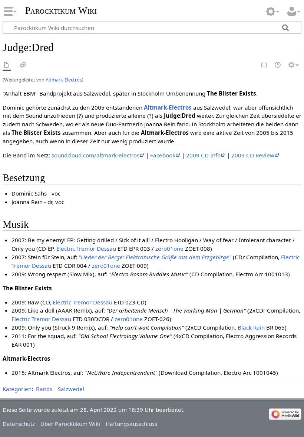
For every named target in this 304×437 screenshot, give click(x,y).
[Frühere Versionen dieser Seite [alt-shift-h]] (278, 65)
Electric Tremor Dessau (86, 248)
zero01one (169, 248)
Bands (44, 389)
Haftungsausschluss (131, 423)
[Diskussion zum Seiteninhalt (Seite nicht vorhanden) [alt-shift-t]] (23, 65)
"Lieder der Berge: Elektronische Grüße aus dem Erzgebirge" (155, 257)
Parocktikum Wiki (61, 9)
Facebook (162, 155)
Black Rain (251, 327)
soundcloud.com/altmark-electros (95, 155)
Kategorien (17, 389)
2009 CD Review (252, 155)
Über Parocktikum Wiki (70, 423)
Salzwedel (71, 389)
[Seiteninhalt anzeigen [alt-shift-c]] (7, 65)
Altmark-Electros (64, 79)
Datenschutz (19, 423)
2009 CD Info (203, 155)
